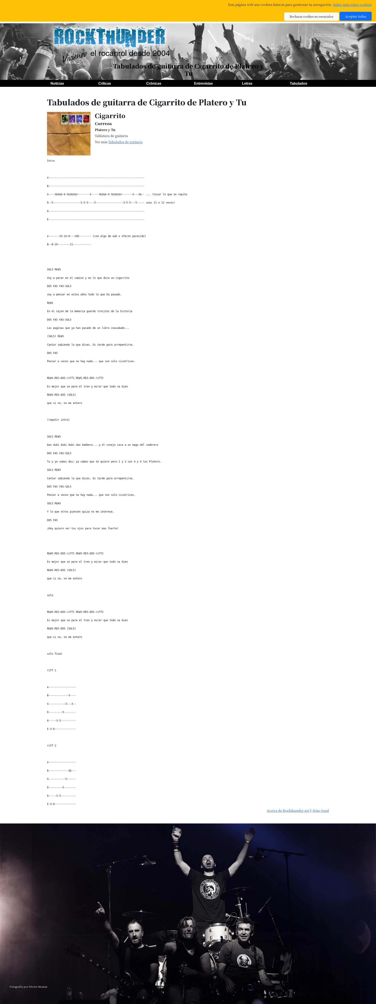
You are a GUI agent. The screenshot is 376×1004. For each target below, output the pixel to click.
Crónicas (153, 83)
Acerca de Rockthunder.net (288, 810)
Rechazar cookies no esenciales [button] (311, 16)
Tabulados (298, 83)
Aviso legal (320, 810)
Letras (247, 83)
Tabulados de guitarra (125, 142)
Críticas (104, 83)
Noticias (57, 83)
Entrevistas (203, 83)
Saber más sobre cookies (352, 4)
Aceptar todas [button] (355, 16)
